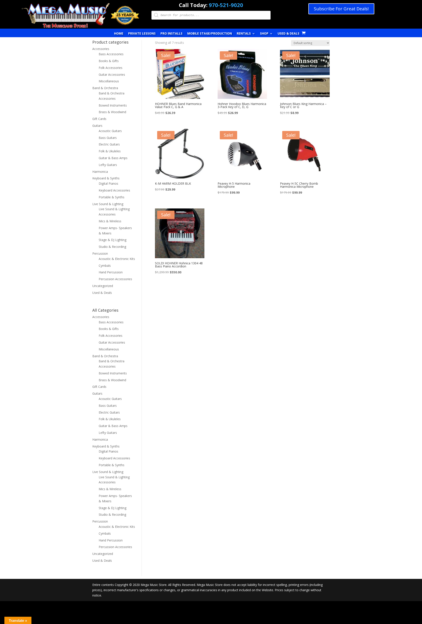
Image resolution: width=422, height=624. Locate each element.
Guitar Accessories (112, 74)
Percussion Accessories (115, 279)
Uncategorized (102, 286)
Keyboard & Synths (106, 178)
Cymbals (105, 265)
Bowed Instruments (113, 105)
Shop (264, 33)
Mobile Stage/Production (209, 33)
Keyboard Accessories (114, 190)
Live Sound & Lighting (107, 204)
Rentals (244, 33)
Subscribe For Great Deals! (341, 9)
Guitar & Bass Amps (113, 158)
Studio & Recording (112, 247)
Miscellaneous (109, 81)
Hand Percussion (111, 272)
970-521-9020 (226, 5)
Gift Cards (99, 119)
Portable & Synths (111, 197)
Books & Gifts (109, 61)
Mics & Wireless (110, 221)
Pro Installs (171, 33)
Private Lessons (142, 33)
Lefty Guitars (108, 165)
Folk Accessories (110, 68)
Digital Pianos (108, 183)
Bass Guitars (108, 138)
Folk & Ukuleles (110, 151)
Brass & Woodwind (112, 112)
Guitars (97, 125)
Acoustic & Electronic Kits (117, 259)
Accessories (100, 49)
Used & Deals (288, 33)
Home (118, 33)
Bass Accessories (111, 54)
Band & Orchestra (105, 88)
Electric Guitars (109, 144)
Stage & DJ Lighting (112, 240)
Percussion (100, 253)
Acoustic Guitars (110, 131)
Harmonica (100, 171)
